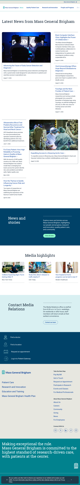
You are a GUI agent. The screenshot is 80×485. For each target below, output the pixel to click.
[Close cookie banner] (71, 480)
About (57, 402)
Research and (14, 387)
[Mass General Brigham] (13, 7)
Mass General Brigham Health (18, 396)
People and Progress (67, 7)
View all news (49, 235)
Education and (13, 391)
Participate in (62, 385)
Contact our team (50, 322)
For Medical (63, 392)
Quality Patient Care (32, 7)
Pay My (58, 375)
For (59, 420)
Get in (58, 378)
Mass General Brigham (69, 2)
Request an (63, 382)
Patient (8, 382)
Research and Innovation (50, 7)
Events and (61, 389)
